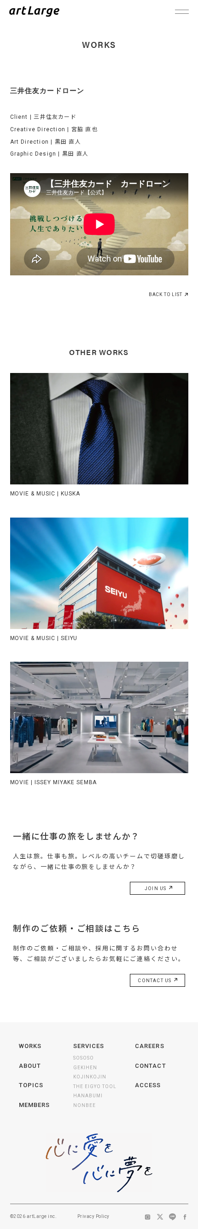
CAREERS (149, 1046)
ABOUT (30, 1065)
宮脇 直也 (84, 129)
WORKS (30, 1046)
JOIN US (156, 888)
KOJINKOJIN (89, 1076)
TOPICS (31, 1085)
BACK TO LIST (165, 294)
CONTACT (150, 1065)
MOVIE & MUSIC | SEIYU (43, 638)
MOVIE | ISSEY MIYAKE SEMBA (53, 782)
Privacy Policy (93, 1216)
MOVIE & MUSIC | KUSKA (45, 493)
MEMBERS (34, 1104)
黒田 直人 (68, 142)
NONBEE (84, 1105)
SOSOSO (83, 1057)
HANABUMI (88, 1095)
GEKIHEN (85, 1067)
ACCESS (148, 1085)
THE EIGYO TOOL (94, 1086)
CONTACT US (155, 980)
